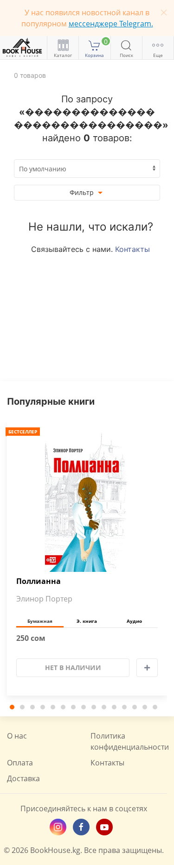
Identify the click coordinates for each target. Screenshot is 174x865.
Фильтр (83, 192)
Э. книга (87, 621)
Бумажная (39, 621)
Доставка (23, 778)
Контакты (132, 249)
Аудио (134, 621)
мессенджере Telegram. (111, 24)
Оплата (20, 763)
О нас (17, 736)
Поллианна (38, 581)
